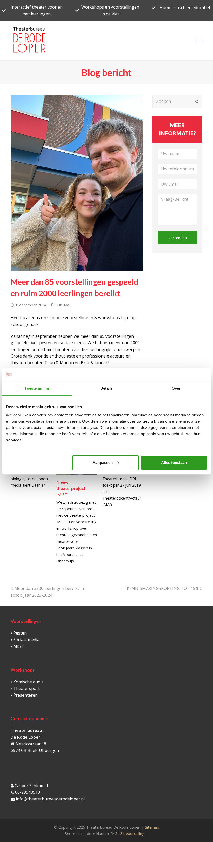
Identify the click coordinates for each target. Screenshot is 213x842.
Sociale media (26, 640)
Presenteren (25, 695)
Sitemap (152, 827)
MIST (18, 646)
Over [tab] (176, 388)
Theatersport (26, 688)
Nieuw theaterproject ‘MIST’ (70, 488)
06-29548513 (27, 792)
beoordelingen (133, 833)
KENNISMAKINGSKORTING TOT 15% (163, 588)
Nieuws (63, 304)
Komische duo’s (28, 682)
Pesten (20, 633)
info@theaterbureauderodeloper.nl (50, 799)
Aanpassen (102, 462)
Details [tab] (106, 388)
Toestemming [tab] (36, 388)
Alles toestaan (174, 462)
